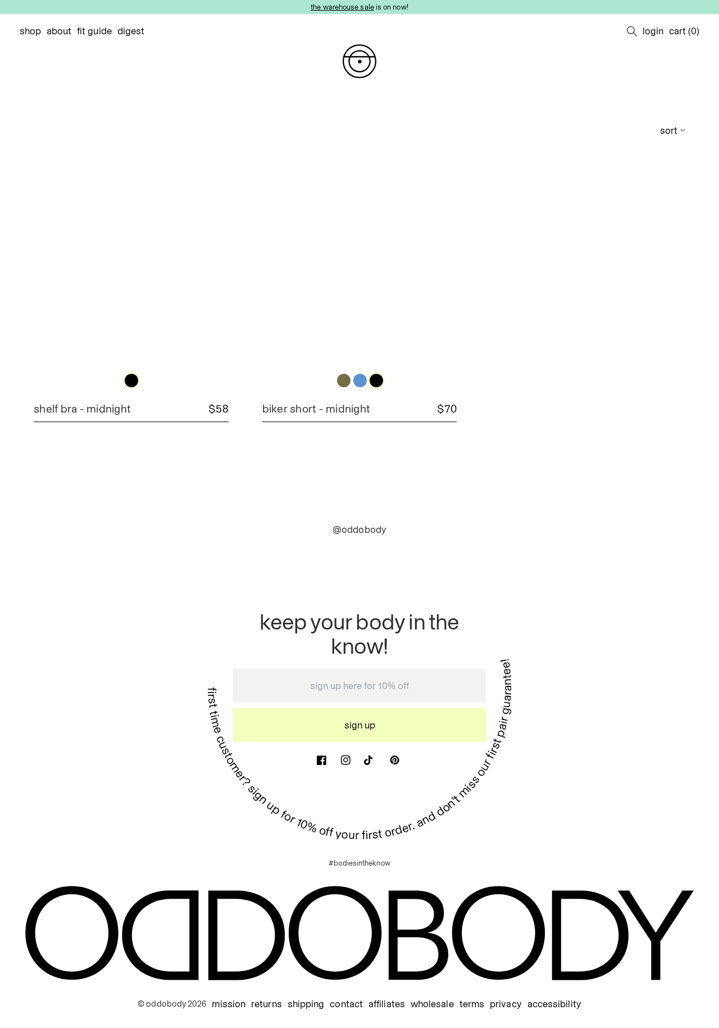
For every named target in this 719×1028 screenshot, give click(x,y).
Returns (266, 1004)
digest (131, 31)
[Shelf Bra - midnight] (131, 380)
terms (471, 1004)
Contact (346, 1004)
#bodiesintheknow (359, 862)
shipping (306, 1004)
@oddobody (359, 529)
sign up (359, 725)
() (684, 31)
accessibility (554, 1004)
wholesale (432, 1004)
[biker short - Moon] (360, 380)
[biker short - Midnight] (376, 380)
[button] (632, 31)
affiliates (386, 1004)
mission (228, 1004)
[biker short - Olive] (344, 380)
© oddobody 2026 (172, 1004)
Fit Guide (94, 31)
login (653, 31)
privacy (506, 1004)
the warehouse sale (342, 6)
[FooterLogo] (359, 933)
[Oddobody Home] (359, 61)
